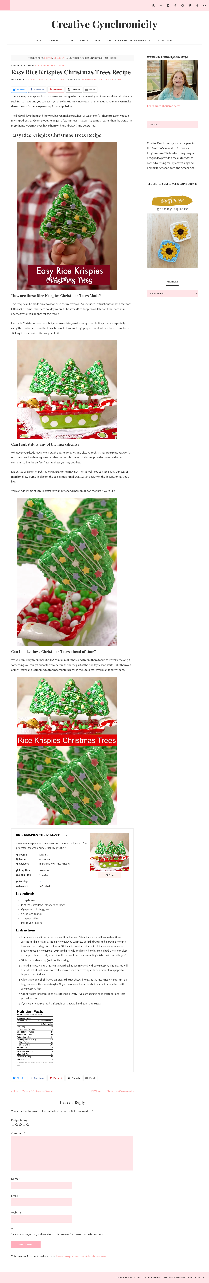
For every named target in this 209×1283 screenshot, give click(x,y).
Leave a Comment (56, 65)
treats (120, 79)
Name (15, 1178)
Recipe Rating (19, 1120)
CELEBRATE (31, 79)
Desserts (62, 79)
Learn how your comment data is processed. (82, 1256)
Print (111, 875)
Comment (18, 1133)
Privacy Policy (196, 1277)
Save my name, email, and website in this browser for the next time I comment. (57, 1234)
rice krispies (108, 79)
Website (16, 1212)
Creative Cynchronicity (104, 23)
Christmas (43, 79)
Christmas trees (91, 79)
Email (15, 1195)
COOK (53, 79)
